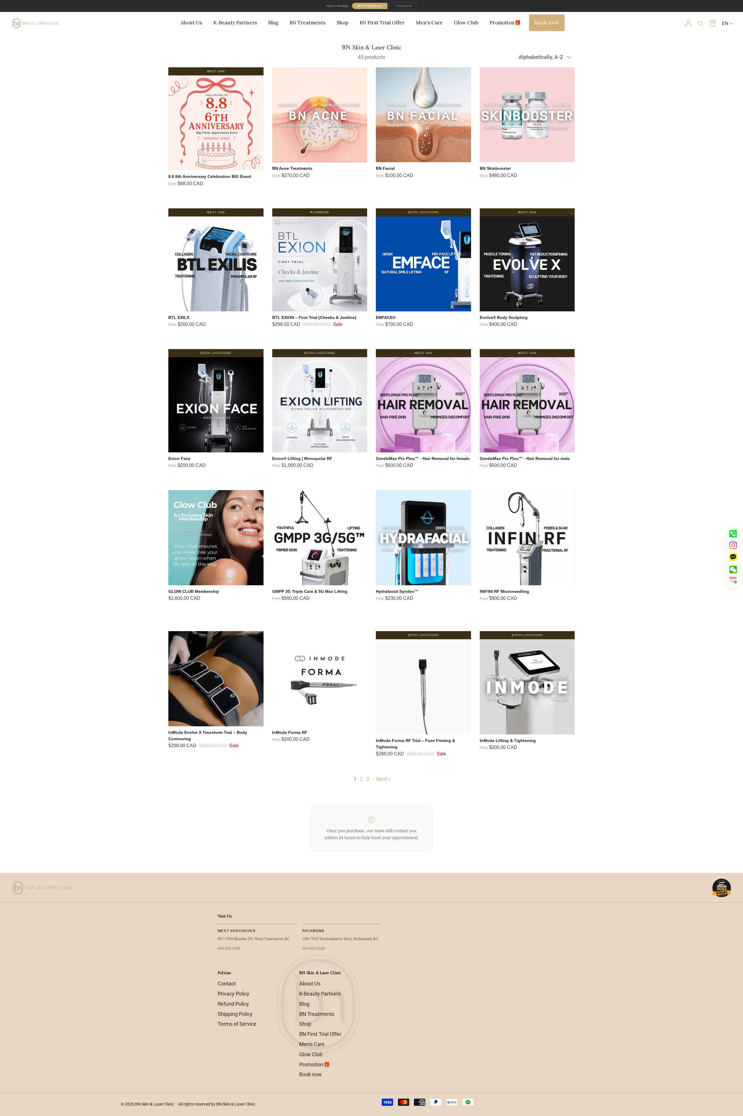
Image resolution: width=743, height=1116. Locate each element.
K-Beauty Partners (235, 22)
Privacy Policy (233, 994)
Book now (546, 22)
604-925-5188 (229, 949)
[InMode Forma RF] (319, 678)
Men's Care (429, 22)
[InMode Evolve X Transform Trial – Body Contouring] (216, 678)
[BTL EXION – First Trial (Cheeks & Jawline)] (319, 264)
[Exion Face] (216, 404)
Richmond (404, 6)
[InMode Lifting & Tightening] (527, 686)
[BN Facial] (423, 114)
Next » (383, 779)
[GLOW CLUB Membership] (216, 537)
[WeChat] (733, 570)
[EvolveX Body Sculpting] (527, 264)
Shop (342, 22)
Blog (273, 22)
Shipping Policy (235, 1014)
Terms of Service (237, 1024)
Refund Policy (233, 1004)
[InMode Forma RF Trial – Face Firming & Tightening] (423, 686)
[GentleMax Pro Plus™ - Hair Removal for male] (527, 404)
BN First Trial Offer (382, 22)
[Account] (688, 23)
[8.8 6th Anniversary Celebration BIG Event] (216, 123)
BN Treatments (307, 22)
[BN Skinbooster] (527, 114)
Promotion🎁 (505, 22)
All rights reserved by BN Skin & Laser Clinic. (217, 1104)
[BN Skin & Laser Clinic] (35, 23)
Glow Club (466, 22)
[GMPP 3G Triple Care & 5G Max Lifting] (319, 537)
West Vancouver (369, 6)
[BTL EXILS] (216, 264)
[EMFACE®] (423, 264)
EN (725, 23)
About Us (191, 22)
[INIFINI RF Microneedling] (527, 537)
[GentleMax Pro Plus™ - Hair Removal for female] (423, 404)
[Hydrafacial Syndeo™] (423, 537)
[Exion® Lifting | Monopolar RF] (319, 404)
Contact (227, 983)
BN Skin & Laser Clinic (154, 1104)
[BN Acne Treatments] (319, 114)
